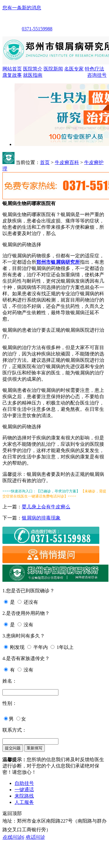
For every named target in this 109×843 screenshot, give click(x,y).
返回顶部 (12, 813)
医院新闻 (53, 68)
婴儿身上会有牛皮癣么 (46, 506)
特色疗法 (94, 68)
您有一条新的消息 (21, 7)
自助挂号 (24, 783)
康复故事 (12, 75)
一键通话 (24, 789)
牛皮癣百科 (67, 162)
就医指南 (32, 75)
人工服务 (24, 802)
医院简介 (32, 68)
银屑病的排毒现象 (41, 517)
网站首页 (12, 68)
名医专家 (74, 68)
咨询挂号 (97, 75)
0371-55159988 (37, 28)
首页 (45, 162)
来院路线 (24, 795)
